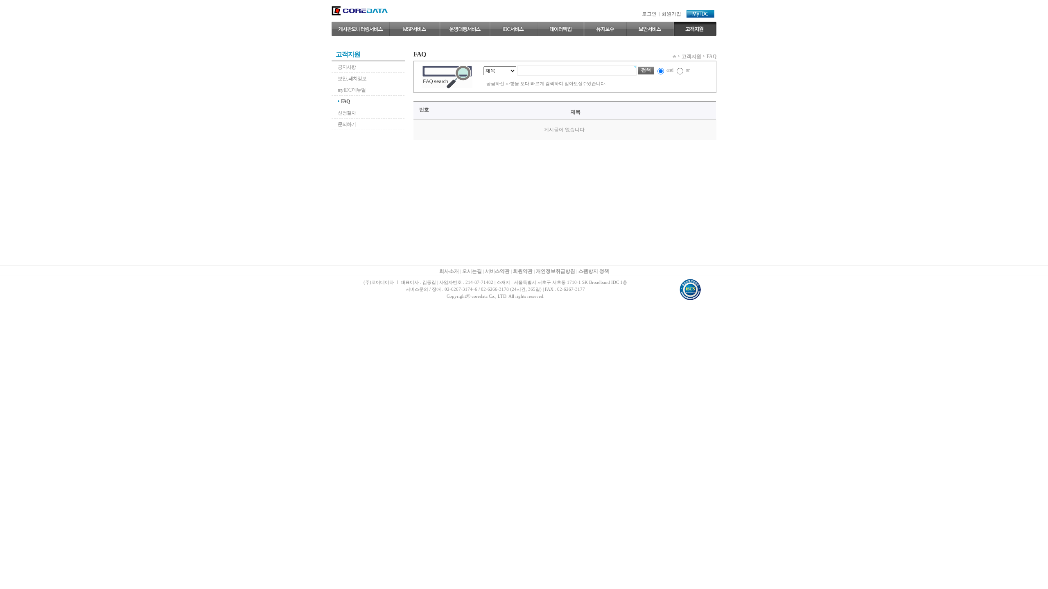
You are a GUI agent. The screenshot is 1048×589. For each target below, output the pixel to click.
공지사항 (347, 67)
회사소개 (449, 271)
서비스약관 (497, 271)
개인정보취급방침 (555, 271)
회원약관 (523, 271)
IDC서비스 (514, 29)
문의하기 (347, 124)
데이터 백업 (561, 29)
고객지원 (695, 29)
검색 (646, 70)
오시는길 (472, 271)
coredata (360, 11)
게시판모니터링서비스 (360, 29)
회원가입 (671, 14)
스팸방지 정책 (593, 271)
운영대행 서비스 (465, 29)
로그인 (649, 14)
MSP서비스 (414, 29)
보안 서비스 (650, 29)
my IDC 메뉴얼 (352, 90)
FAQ (345, 101)
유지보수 (605, 29)
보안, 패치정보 (352, 78)
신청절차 (347, 113)
